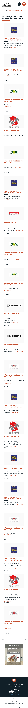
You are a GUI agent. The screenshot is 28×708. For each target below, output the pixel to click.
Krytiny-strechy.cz (14, 701)
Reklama (15, 684)
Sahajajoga (10, 707)
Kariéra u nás (17, 686)
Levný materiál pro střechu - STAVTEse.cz (14, 703)
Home (4, 10)
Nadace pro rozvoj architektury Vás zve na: (13, 39)
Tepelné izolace (6, 705)
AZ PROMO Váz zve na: (11, 436)
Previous (6, 657)
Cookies (10, 686)
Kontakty (10, 684)
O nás (5, 684)
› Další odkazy (17, 707)
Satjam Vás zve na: (10, 222)
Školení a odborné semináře (14, 10)
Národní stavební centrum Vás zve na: (13, 100)
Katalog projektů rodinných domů (17, 705)
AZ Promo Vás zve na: (11, 130)
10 (25, 639)
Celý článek (14, 47)
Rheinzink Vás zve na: (11, 314)
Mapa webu (21, 684)
